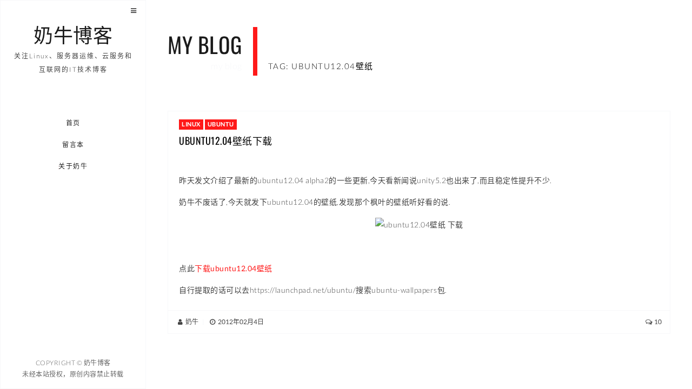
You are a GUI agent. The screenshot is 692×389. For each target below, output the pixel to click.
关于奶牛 (73, 166)
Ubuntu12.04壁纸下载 (225, 140)
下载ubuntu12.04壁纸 (233, 268)
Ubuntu (221, 124)
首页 (73, 123)
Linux (191, 124)
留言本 (73, 144)
